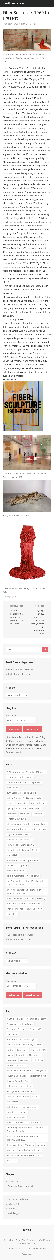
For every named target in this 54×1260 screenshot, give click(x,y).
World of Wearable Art (30, 903)
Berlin (39, 798)
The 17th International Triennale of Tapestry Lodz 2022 (24, 891)
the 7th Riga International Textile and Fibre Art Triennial (25, 883)
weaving (41, 898)
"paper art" (35, 782)
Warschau (29, 898)
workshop (11, 903)
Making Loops (40, 824)
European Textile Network (20, 669)
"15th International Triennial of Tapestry (26, 772)
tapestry (23, 865)
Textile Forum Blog (14, 3)
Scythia (35, 850)
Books (16, 596)
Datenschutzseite (14, 752)
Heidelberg (38, 813)
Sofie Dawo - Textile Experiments (22, 860)
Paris (27, 834)
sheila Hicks (12, 855)
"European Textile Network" (20, 777)
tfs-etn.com (13, 1181)
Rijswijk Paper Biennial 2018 (20, 844)
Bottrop (10, 803)
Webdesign (13, 1213)
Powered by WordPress (38, 1240)
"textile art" (12, 787)
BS (35, 23)
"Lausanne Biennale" (17, 782)
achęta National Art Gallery (20, 798)
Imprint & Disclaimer (18, 1199)
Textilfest (35, 875)
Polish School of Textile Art (19, 839)
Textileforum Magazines (19, 674)
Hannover (25, 813)
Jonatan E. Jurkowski (16, 818)
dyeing (10, 808)
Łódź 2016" (12, 914)
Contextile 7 (22, 803)
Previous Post (17, 614)
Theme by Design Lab (27, 1243)
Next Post (37, 619)
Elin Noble (21, 808)
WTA (40, 908)
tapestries (12, 865)
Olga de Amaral (14, 834)
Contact (11, 1208)
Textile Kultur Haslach (17, 875)
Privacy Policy (15, 1204)
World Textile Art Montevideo (21, 908)
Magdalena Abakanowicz (19, 824)
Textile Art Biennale (16, 870)
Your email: (11, 715)
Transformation (14, 898)
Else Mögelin (35, 808)
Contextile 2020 (38, 803)
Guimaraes (12, 813)
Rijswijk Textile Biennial (18, 850)
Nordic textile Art (37, 829)
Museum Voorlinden (16, 829)
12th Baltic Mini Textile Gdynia (21, 792)
